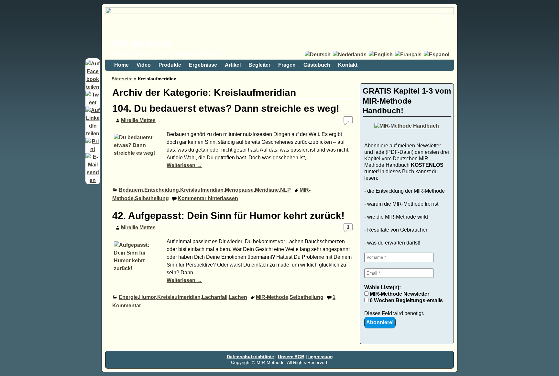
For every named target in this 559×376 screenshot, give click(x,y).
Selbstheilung (152, 198)
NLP (285, 190)
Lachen (238, 297)
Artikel (233, 65)
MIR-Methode (142, 43)
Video (144, 65)
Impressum (320, 356)
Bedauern (131, 190)
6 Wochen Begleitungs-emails (405, 300)
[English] (381, 54)
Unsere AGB (291, 356)
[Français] (408, 54)
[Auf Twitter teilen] (92, 102)
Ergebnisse (203, 65)
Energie (128, 297)
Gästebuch (316, 65)
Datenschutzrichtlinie (250, 356)
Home (121, 65)
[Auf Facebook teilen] (92, 87)
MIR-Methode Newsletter (398, 294)
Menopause (239, 190)
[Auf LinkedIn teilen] (92, 133)
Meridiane (267, 190)
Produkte (170, 65)
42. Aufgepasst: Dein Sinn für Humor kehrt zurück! (228, 215)
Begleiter (259, 65)
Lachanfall (214, 297)
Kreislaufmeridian (202, 190)
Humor (147, 297)
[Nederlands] (350, 54)
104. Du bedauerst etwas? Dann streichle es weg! (225, 108)
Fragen (287, 65)
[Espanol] (437, 54)
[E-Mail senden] (92, 180)
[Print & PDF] (92, 149)
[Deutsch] (318, 54)
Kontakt (347, 65)
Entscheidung (161, 190)
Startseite (122, 78)
